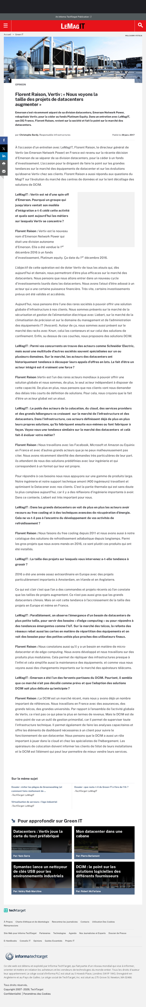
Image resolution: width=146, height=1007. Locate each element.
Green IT (19, 34)
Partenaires (44, 933)
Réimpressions (11, 925)
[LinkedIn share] (4, 156)
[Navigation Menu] (5, 26)
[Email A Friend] (4, 172)
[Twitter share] (4, 148)
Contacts (85, 922)
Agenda (72, 933)
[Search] (140, 26)
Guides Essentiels (53, 941)
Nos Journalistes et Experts (92, 933)
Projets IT (70, 941)
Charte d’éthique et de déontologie (32, 922)
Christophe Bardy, (29, 135)
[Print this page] (4, 164)
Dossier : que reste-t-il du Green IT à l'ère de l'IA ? (101, 787)
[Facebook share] (4, 140)
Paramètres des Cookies (37, 993)
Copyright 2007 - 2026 (16, 989)
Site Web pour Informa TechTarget (20, 933)
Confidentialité (12, 993)
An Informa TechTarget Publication (72, 17)
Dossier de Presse (117, 933)
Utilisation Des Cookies (103, 922)
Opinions (37, 941)
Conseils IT (25, 941)
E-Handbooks (10, 941)
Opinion (20, 84)
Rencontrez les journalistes (65, 922)
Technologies (59, 933)
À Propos (8, 922)
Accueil (7, 34)
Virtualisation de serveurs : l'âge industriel (34, 802)
